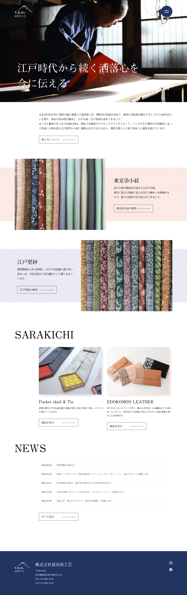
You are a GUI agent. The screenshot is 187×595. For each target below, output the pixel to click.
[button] (159, 89)
